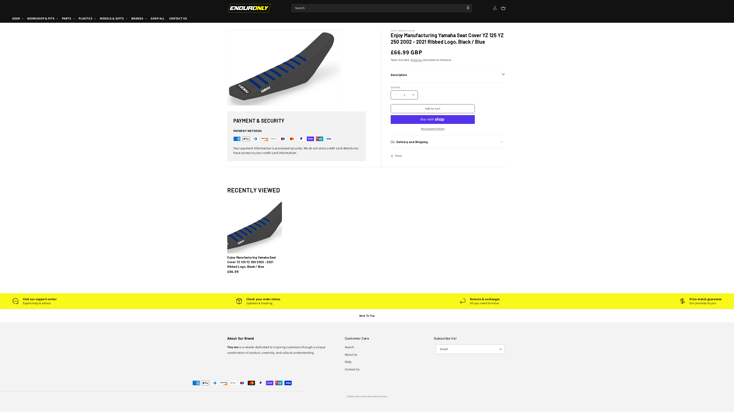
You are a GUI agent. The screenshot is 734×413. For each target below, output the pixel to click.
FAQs (348, 362)
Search (349, 347)
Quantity (395, 87)
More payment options (433, 128)
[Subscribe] (500, 349)
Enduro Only (361, 396)
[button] (503, 8)
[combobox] (381, 8)
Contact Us (352, 369)
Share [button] (398, 155)
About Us (351, 355)
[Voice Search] (468, 8)
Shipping (416, 60)
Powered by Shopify (377, 396)
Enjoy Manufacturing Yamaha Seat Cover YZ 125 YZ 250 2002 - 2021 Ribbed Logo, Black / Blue (251, 261)
